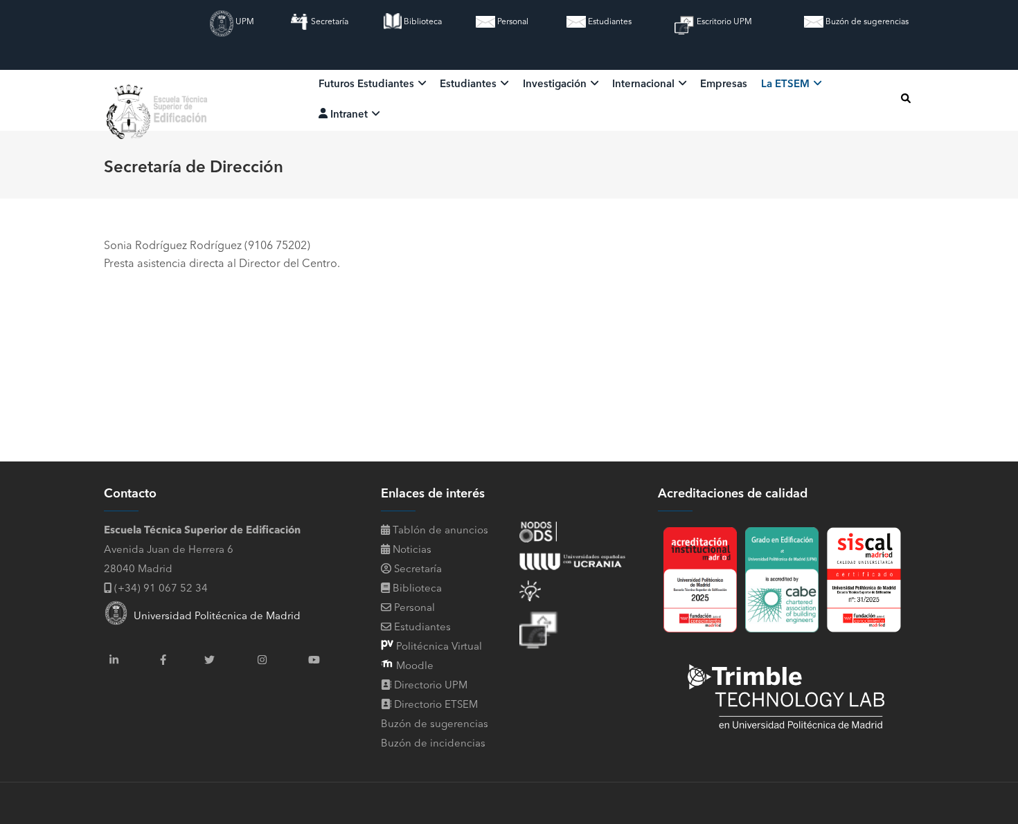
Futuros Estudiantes (368, 85)
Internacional (644, 85)
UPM (243, 22)
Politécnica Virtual (437, 647)
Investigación (556, 85)
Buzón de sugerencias (866, 22)
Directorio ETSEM (436, 705)
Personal (511, 22)
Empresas (723, 85)
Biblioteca (422, 22)
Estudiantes (609, 22)
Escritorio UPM (723, 22)
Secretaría (328, 22)
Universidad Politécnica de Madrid (214, 617)
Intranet (349, 115)
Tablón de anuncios (439, 531)
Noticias (410, 550)
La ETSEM (786, 85)
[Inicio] (159, 97)
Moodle (413, 666)
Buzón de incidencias (433, 744)
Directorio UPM (430, 686)
